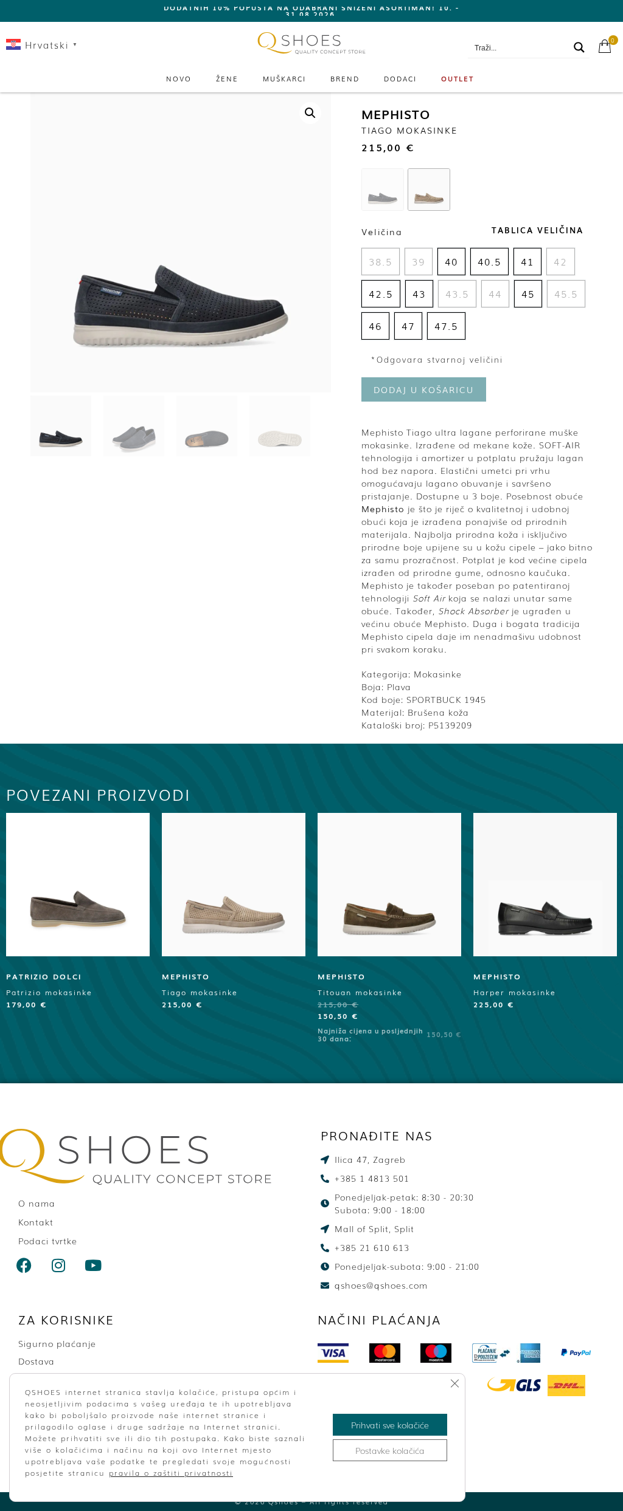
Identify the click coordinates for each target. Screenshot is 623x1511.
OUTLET (457, 78)
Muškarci (284, 78)
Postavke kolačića (390, 1450)
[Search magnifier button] (579, 47)
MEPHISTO (395, 114)
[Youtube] (93, 1265)
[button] (310, 113)
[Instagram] (59, 1265)
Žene (227, 78)
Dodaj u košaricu (424, 389)
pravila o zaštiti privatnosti (171, 1472)
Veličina (382, 231)
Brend (345, 78)
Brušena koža (438, 712)
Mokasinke (438, 674)
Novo (179, 78)
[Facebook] (24, 1265)
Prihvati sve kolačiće (390, 1425)
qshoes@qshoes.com (562, 31)
